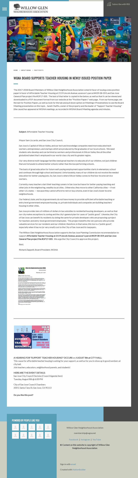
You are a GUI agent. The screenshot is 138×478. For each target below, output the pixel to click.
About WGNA (26, 70)
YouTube (96, 439)
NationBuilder (79, 469)
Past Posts (38, 70)
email (73, 464)
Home (16, 70)
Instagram (85, 439)
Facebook (73, 439)
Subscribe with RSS (121, 4)
